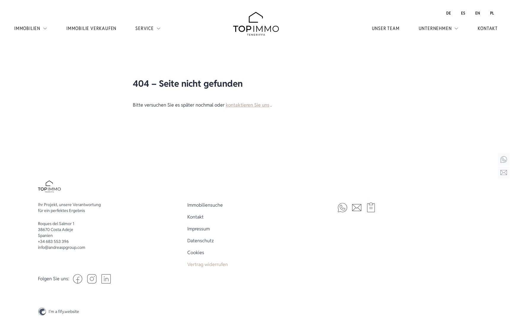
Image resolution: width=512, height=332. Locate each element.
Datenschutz (200, 241)
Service (144, 28)
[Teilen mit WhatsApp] (342, 208)
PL (492, 13)
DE (448, 13)
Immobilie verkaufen (91, 28)
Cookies (195, 252)
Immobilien (27, 28)
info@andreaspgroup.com (61, 247)
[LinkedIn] (106, 279)
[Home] (504, 159)
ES (463, 13)
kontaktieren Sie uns (247, 105)
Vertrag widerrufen (207, 264)
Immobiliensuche (205, 205)
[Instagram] (504, 297)
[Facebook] (78, 279)
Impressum (198, 229)
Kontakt (488, 28)
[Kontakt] (504, 172)
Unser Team (386, 28)
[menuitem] (448, 13)
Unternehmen (435, 28)
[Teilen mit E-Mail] (357, 208)
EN (477, 13)
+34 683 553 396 (53, 241)
